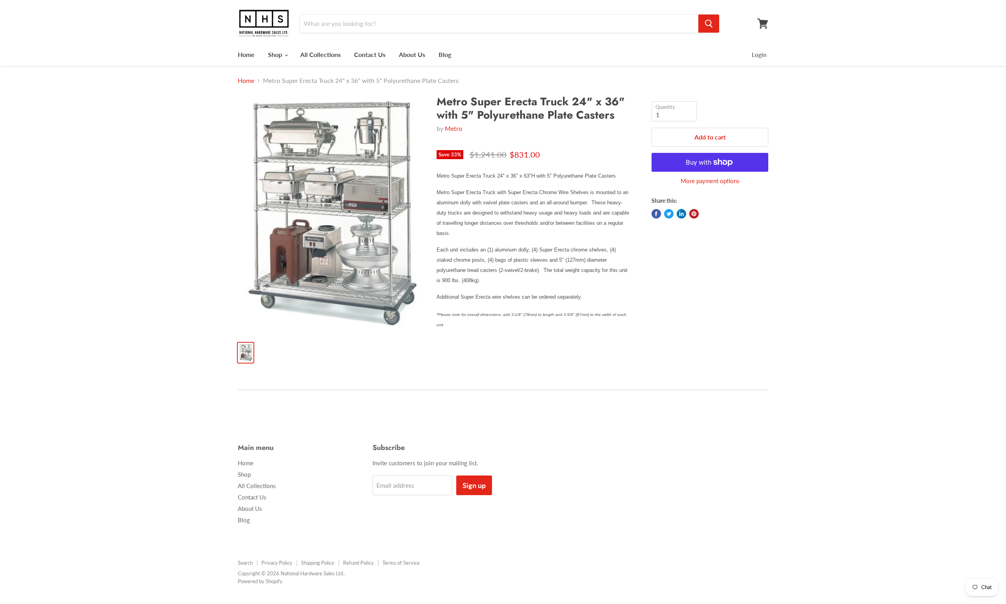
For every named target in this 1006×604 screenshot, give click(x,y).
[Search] (708, 24)
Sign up (474, 485)
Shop (276, 54)
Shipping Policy (317, 563)
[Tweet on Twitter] (669, 213)
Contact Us (370, 54)
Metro (453, 128)
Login (759, 54)
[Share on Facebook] (656, 213)
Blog (445, 54)
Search (245, 563)
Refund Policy (358, 563)
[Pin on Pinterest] (694, 213)
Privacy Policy (276, 563)
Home (246, 54)
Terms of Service (401, 563)
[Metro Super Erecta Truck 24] (331, 215)
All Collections (320, 54)
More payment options (710, 181)
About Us (412, 54)
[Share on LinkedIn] (681, 213)
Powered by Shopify (260, 581)
